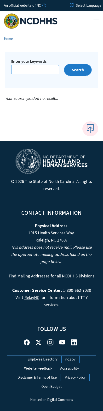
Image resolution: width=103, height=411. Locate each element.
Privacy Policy (75, 377)
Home (8, 38)
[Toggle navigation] (96, 21)
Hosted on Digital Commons (51, 399)
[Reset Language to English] (72, 5)
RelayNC (31, 298)
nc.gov (70, 359)
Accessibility (69, 368)
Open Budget (51, 386)
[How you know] (44, 5)
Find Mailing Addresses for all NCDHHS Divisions (51, 276)
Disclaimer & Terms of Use (37, 377)
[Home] (31, 16)
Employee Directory (42, 359)
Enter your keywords (28, 61)
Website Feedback (38, 368)
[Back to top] (90, 128)
